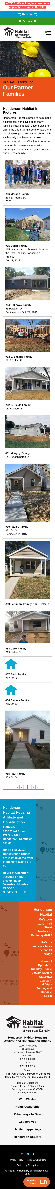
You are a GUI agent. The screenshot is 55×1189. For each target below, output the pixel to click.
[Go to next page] (42, 787)
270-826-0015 (27, 1066)
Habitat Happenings (27, 1129)
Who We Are (27, 1099)
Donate (27, 21)
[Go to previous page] (5, 787)
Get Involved (27, 1121)
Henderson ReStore (27, 1137)
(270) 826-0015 (27, 1059)
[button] (47, 32)
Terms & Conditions (36, 1160)
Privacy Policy (16, 1160)
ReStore (27, 14)
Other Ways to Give (27, 1114)
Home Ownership (27, 1106)
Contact (27, 1070)
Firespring (33, 1165)
